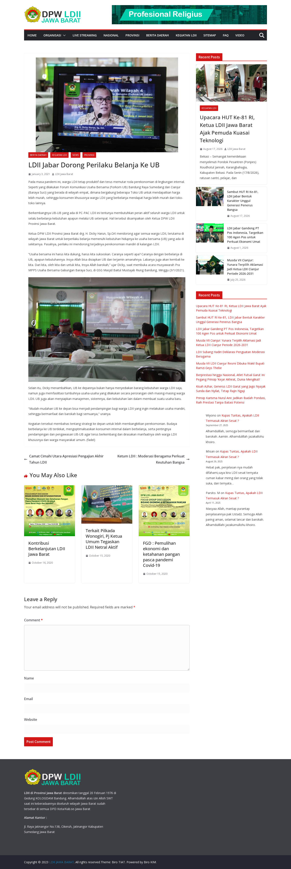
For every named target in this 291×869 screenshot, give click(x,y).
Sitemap (209, 35)
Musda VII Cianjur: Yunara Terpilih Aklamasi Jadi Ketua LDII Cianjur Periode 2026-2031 (245, 267)
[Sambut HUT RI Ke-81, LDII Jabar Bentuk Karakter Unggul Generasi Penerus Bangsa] (210, 204)
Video (239, 35)
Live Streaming (85, 35)
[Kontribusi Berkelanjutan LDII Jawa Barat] (49, 488)
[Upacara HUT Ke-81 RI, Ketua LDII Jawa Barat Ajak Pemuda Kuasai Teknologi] (231, 83)
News (75, 155)
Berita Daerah (157, 35)
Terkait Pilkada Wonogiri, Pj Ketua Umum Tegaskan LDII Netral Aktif (104, 539)
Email (28, 699)
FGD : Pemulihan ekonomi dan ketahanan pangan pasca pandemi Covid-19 (161, 554)
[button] (63, 35)
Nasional (111, 35)
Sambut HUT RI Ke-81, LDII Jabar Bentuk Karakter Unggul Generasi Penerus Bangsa (242, 201)
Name (29, 678)
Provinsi (132, 35)
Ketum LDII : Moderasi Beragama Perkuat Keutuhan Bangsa (150, 459)
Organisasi (52, 35)
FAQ (226, 35)
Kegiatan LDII (186, 35)
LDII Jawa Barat (64, 174)
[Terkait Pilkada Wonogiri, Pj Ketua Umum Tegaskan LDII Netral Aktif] (106, 488)
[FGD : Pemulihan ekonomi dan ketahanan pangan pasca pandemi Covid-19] (164, 488)
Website (30, 719)
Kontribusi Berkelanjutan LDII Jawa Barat (46, 548)
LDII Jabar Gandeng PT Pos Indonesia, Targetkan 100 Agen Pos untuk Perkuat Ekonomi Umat (245, 235)
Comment (33, 620)
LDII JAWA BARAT (61, 862)
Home (32, 35)
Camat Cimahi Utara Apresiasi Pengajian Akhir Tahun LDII (66, 459)
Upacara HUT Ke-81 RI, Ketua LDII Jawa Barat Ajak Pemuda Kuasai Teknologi (227, 129)
